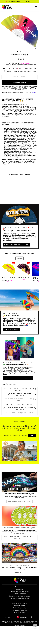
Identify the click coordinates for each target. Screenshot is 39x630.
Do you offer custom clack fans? (20, 413)
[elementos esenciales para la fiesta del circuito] (19, 516)
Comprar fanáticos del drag (19, 501)
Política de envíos (19, 605)
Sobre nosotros (11, 329)
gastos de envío (10, 64)
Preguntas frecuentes (19, 593)
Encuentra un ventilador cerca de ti (19, 596)
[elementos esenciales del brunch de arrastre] (19, 482)
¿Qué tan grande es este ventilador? (19, 394)
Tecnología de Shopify (19, 625)
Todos (19, 258)
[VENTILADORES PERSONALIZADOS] (19, 553)
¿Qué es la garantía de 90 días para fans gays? (19, 389)
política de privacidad (19, 612)
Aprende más (19, 572)
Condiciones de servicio (20, 610)
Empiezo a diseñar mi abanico (16, 245)
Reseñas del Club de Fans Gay (20, 591)
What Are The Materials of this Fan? (19, 399)
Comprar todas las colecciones (18, 378)
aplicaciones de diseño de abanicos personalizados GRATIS (18, 367)
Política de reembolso (19, 608)
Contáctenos (19, 589)
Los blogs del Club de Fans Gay (19, 598)
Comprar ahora (19, 82)
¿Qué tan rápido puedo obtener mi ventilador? (19, 408)
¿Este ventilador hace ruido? (19, 404)
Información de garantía (19, 603)
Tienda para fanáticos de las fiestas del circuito (19, 537)
